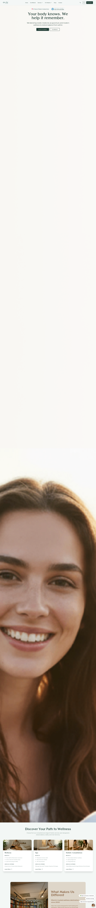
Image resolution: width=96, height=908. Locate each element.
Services (40, 2)
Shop (55, 2)
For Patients (48, 2)
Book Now (89, 2)
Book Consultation (42, 29)
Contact (60, 2)
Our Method (33, 2)
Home (26, 2)
